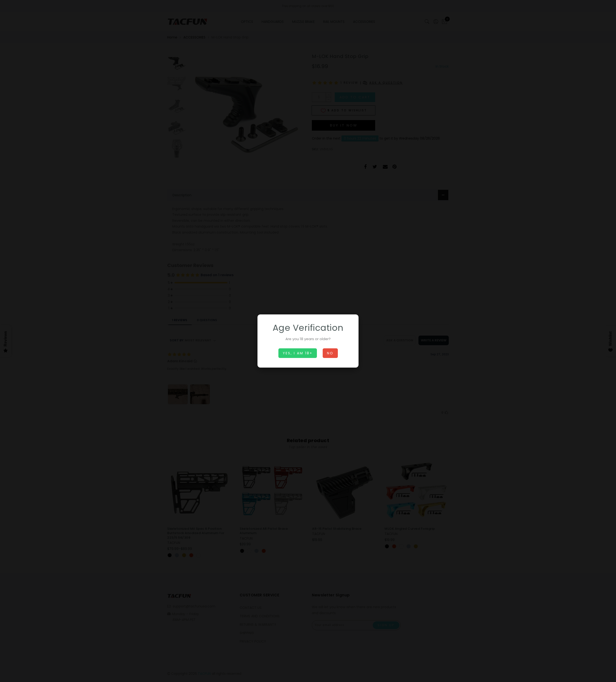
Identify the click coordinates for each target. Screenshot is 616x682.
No (330, 353)
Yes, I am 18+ (298, 353)
